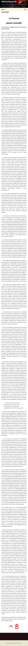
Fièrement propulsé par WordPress (14, 643)
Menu (2, 9)
